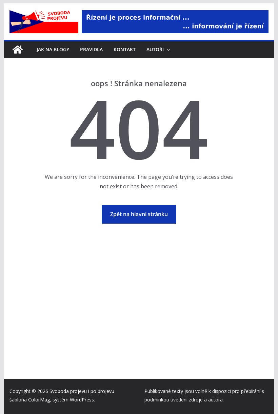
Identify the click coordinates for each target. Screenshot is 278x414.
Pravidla (91, 49)
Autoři (155, 49)
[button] (167, 49)
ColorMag (39, 399)
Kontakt (125, 49)
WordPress (82, 399)
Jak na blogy (53, 49)
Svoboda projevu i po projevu (81, 391)
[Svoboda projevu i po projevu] (17, 49)
